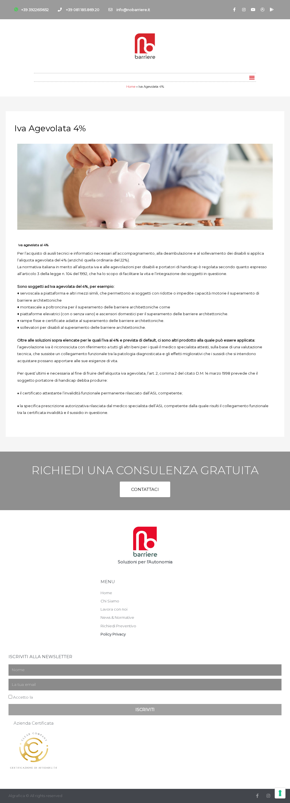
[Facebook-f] (234, 10)
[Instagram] (244, 10)
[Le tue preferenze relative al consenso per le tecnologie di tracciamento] (280, 793)
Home (130, 87)
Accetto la (36, 697)
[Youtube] (253, 10)
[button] (252, 77)
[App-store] (262, 10)
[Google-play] (272, 10)
